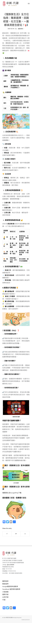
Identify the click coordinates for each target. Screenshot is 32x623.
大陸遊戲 (5, 592)
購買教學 (5, 581)
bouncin (28, 619)
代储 (3, 600)
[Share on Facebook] (7, 533)
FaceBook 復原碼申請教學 (11, 589)
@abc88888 (10, 564)
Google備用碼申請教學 (10, 586)
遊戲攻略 (20, 28)
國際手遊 (5, 594)
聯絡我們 (5, 584)
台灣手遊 (5, 597)
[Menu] (29, 3)
